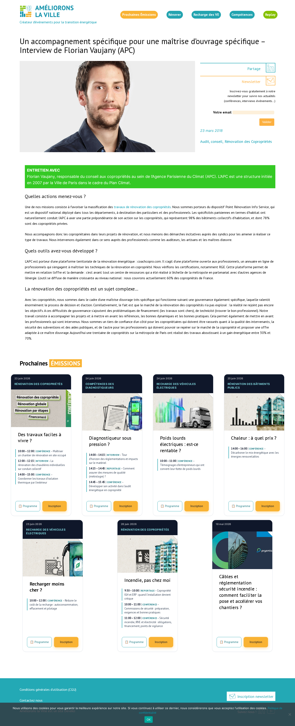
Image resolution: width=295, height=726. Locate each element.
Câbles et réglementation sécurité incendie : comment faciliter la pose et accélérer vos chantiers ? (240, 591)
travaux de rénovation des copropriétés (142, 207)
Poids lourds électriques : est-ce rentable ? (179, 444)
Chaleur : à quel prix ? (253, 438)
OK (149, 719)
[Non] (289, 714)
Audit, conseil (211, 141)
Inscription (54, 506)
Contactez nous (31, 700)
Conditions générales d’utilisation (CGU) (48, 689)
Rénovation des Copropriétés (248, 141)
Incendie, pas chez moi (147, 580)
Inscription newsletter (254, 696)
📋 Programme (27, 506)
